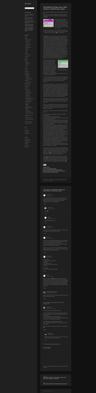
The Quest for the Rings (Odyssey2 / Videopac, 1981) (29, 30)
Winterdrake (28, 3)
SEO (26, 66)
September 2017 (27, 139)
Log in (26, 128)
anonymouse (26, 20)
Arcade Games (27, 95)
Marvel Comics (27, 47)
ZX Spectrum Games (28, 121)
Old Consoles (26, 80)
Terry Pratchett (27, 54)
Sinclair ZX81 (27, 77)
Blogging (26, 62)
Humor (26, 59)
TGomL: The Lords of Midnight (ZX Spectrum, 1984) (52, 169)
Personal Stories (27, 83)
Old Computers (27, 74)
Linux (26, 50)
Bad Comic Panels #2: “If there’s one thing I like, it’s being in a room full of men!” (29, 25)
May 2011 (26, 143)
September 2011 (27, 142)
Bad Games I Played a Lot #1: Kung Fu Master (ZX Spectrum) (54, 170)
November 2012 (27, 140)
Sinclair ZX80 (27, 75)
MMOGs (26, 104)
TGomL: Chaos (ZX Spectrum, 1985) (49, 168)
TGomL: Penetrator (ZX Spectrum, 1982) (50, 172)
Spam (26, 68)
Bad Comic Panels (27, 39)
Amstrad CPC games (28, 92)
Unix (26, 51)
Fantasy (26, 53)
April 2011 (26, 145)
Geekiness (47, 180)
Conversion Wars (27, 101)
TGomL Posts (26, 86)
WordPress (27, 63)
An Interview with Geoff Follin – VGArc (53, 344)
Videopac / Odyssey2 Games (29, 119)
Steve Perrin (26, 17)
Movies (26, 69)
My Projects (26, 71)
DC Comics (26, 41)
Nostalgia (26, 72)
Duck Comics (28, 44)
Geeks (25, 57)
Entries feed (26, 130)
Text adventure (51, 180)
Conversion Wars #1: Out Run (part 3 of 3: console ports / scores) (29, 18)
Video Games (26, 89)
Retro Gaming (27, 111)
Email (26, 65)
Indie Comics (27, 45)
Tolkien (26, 56)
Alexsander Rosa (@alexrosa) (52, 291)
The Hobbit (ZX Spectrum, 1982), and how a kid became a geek (29, 21)
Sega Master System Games (29, 112)
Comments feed (27, 131)
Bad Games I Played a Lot (29, 98)
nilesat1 (26, 24)
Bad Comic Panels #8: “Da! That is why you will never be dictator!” (29, 15)
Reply (45, 204)
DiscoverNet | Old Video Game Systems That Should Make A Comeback (29, 28)
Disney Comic (27, 42)
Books (25, 36)
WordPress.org (27, 133)
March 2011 (26, 146)
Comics (26, 38)
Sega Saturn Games (28, 117)
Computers (26, 48)
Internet (26, 60)
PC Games (26, 109)
